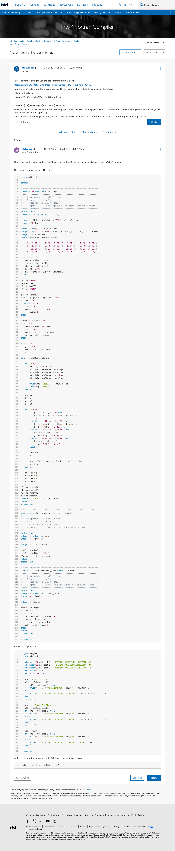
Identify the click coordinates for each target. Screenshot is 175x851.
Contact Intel (53, 815)
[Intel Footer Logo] (13, 827)
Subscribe (130, 52)
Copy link (137, 777)
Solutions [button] (49, 4)
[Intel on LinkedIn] (41, 821)
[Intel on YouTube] (48, 821)
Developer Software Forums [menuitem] (48, 12)
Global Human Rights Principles (104, 837)
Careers (89, 815)
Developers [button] (66, 4)
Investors (78, 815)
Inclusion (125, 815)
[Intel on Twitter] (34, 821)
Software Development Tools (66, 40)
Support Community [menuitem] (11, 12)
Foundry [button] (97, 4)
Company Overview (36, 815)
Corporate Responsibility (107, 815)
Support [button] (34, 4)
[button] (160, 68)
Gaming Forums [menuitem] (101, 12)
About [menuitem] (28, 12)
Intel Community (17, 40)
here (89, 789)
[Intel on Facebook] (27, 821)
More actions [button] (152, 52)
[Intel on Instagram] (54, 821)
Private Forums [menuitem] (132, 12)
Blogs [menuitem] (117, 12)
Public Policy (137, 815)
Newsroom (67, 815)
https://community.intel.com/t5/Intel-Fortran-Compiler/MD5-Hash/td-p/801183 (53, 84)
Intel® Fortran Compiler (19, 44)
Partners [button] (82, 4)
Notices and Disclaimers (120, 834)
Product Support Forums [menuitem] (77, 12)
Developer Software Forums (39, 40)
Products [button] (19, 4)
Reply (154, 121)
